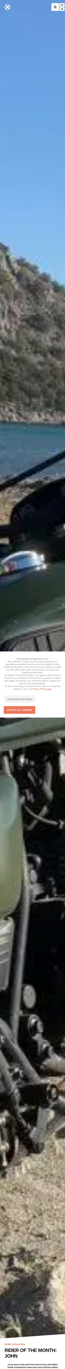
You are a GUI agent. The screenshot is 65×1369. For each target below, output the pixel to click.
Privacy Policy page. (42, 689)
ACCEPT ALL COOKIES (19, 710)
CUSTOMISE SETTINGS (19, 699)
